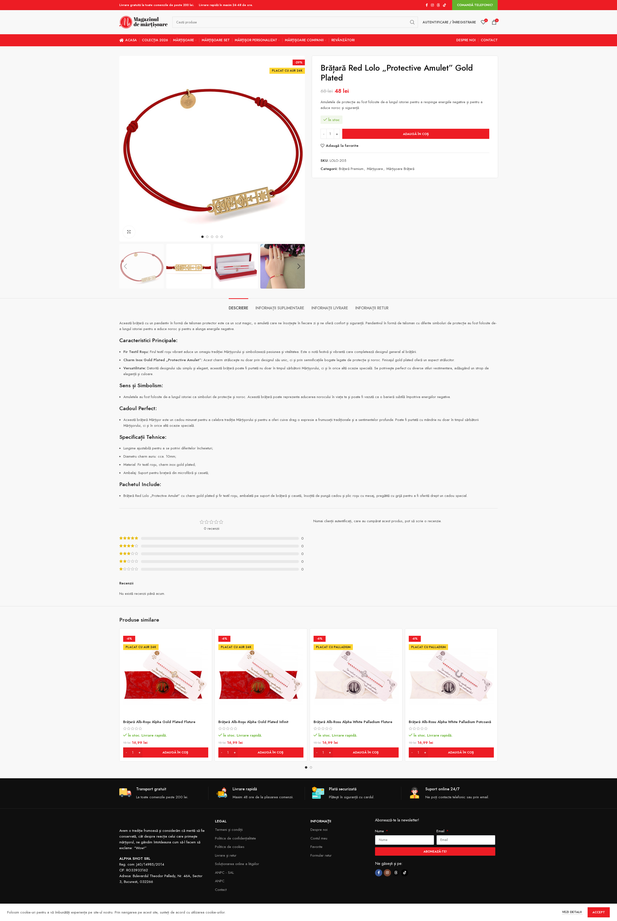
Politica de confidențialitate (235, 838)
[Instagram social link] (432, 5)
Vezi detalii (572, 912)
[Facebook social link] (426, 5)
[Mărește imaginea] (129, 232)
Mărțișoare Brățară (400, 168)
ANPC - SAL (224, 872)
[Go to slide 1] (306, 767)
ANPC (219, 881)
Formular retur (321, 855)
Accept (598, 912)
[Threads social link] (438, 5)
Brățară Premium (351, 168)
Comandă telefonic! (475, 5)
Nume (380, 831)
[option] (202, 237)
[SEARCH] (412, 22)
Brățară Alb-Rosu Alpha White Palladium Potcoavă (450, 722)
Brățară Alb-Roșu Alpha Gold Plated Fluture (159, 722)
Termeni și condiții (229, 829)
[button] (125, 266)
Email (441, 831)
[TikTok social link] (444, 5)
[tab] (238, 305)
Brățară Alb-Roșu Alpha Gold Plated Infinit (253, 722)
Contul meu (318, 838)
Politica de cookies (229, 846)
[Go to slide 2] (311, 767)
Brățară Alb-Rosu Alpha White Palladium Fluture (353, 722)
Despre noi (319, 829)
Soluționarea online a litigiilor (237, 864)
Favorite (316, 846)
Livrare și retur (225, 855)
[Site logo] (143, 21)
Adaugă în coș (416, 134)
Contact (221, 889)
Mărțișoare (375, 168)
